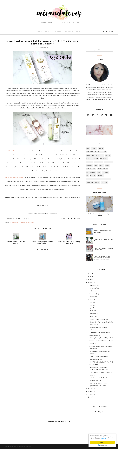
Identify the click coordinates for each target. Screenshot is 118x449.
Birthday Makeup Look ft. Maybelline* (101, 338)
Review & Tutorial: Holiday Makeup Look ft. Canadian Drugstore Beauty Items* (102, 257)
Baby (88, 148)
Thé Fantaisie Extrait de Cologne (14, 177)
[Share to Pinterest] (75, 218)
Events (88, 158)
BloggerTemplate (27, 446)
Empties (107, 155)
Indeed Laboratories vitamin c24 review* (102, 231)
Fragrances (14, 222)
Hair (95, 165)
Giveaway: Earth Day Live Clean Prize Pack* (103, 240)
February (92, 313)
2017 (89, 388)
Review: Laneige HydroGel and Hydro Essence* (99, 214)
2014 (89, 397)
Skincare (31, 222)
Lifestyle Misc (91, 168)
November (93, 288)
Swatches (89, 182)
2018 (89, 282)
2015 (89, 394)
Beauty (94, 148)
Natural (105, 172)
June (91, 302)
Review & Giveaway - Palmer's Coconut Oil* (103, 248)
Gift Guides (108, 162)
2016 (89, 391)
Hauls (101, 165)
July (91, 299)
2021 (89, 274)
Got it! (102, 442)
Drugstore (90, 155)
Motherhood (90, 172)
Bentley (101, 148)
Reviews (24, 222)
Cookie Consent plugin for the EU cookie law (102, 445)
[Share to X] (71, 218)
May (91, 305)
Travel (97, 182)
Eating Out (99, 155)
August (92, 296)
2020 (89, 277)
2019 (89, 279)
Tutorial (105, 182)
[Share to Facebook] (68, 218)
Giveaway (89, 165)
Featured (89, 162)
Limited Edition (103, 168)
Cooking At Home (100, 151)
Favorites (103, 158)
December (93, 285)
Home (107, 165)
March (91, 310)
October (92, 291)
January (92, 316)
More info (103, 438)
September (93, 294)
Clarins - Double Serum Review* (99, 319)
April (91, 308)
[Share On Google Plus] (78, 218)
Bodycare (89, 151)
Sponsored (90, 179)
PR (19, 222)
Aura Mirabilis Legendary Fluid (14, 150)
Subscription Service (103, 179)
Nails (99, 172)
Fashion (95, 158)
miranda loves (12, 446)
